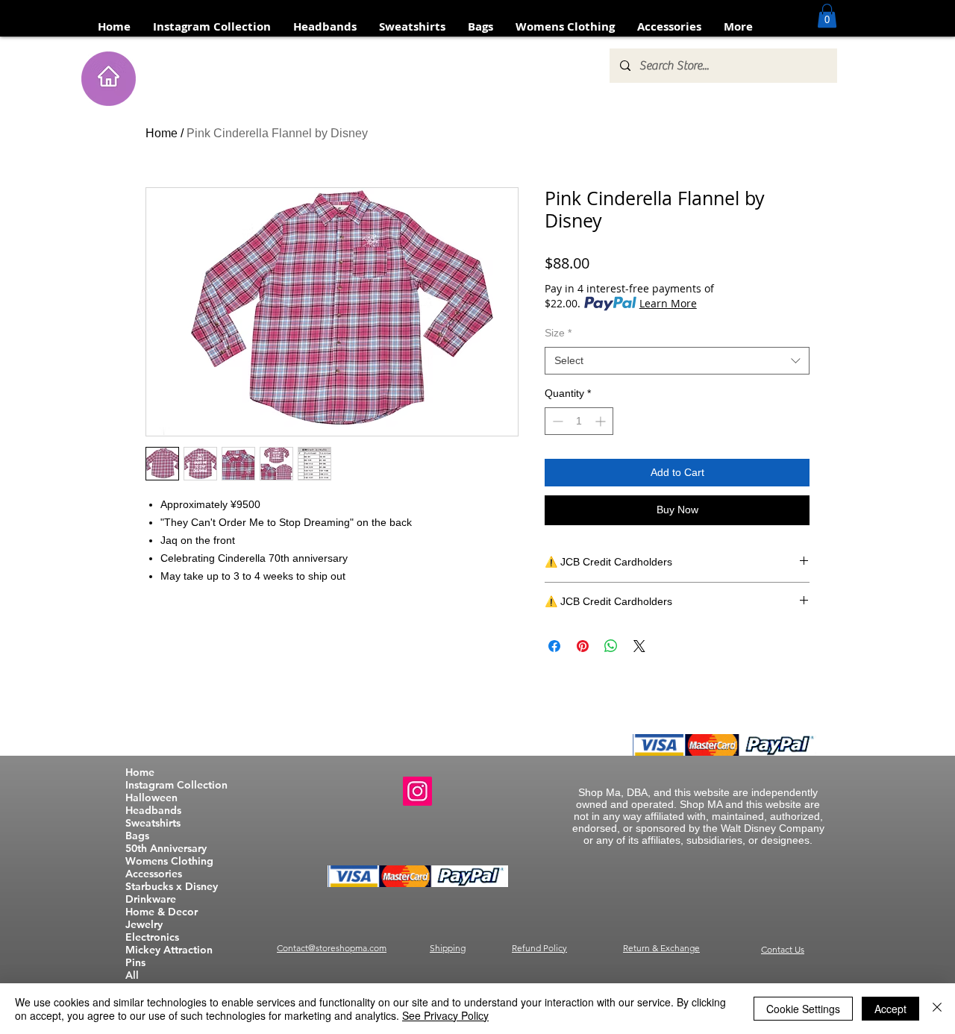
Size (558, 333)
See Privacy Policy (445, 1015)
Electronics (152, 937)
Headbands (153, 810)
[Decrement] (556, 421)
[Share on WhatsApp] (611, 646)
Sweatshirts (153, 823)
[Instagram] (417, 791)
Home (161, 133)
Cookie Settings (803, 1008)
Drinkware (150, 899)
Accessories (153, 874)
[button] (827, 16)
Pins (135, 962)
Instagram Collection (176, 785)
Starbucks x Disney (171, 886)
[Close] (937, 1008)
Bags (137, 836)
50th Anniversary (166, 848)
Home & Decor (161, 912)
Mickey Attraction (169, 950)
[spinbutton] (579, 421)
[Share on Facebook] (554, 646)
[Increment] (601, 421)
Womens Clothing (169, 861)
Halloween (151, 798)
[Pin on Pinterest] (583, 646)
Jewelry (144, 924)
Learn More (668, 303)
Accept (890, 1008)
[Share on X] (639, 646)
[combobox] (677, 361)
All (132, 975)
